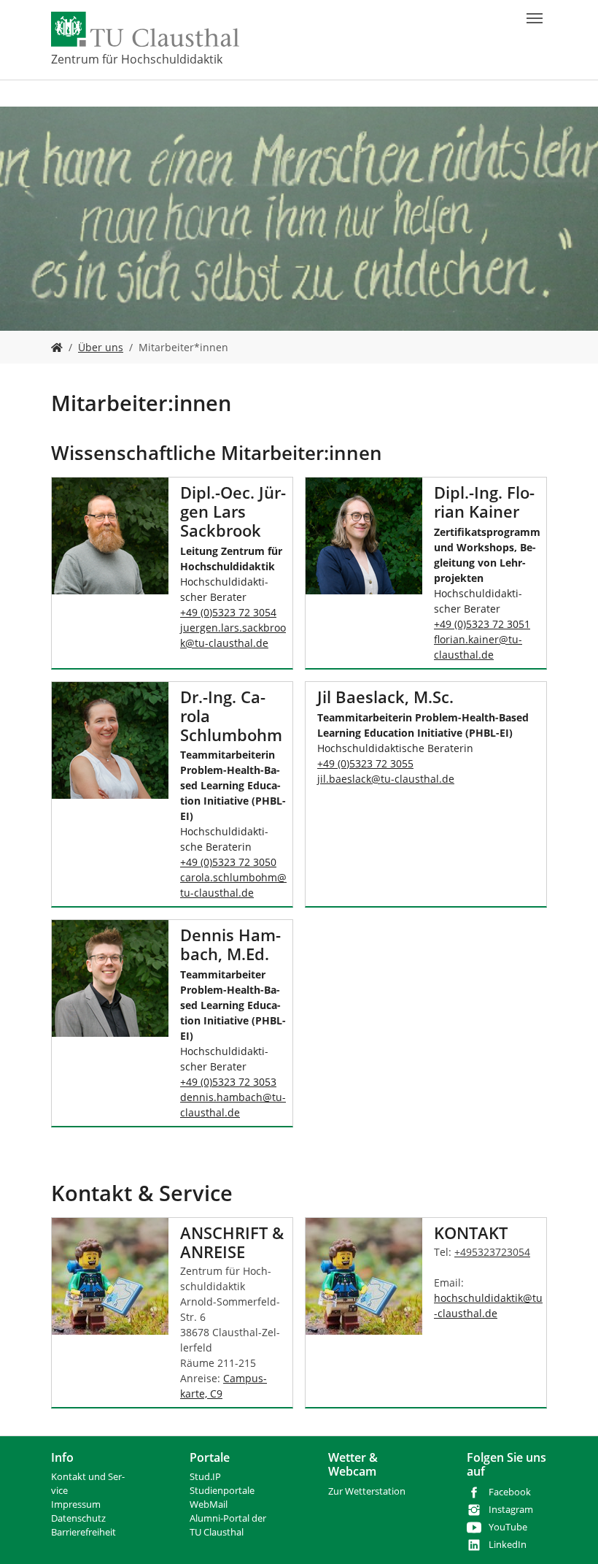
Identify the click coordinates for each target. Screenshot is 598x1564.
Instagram (511, 1509)
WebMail (209, 1504)
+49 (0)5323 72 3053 (228, 1082)
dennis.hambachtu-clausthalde (233, 1104)
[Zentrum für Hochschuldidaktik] (57, 347)
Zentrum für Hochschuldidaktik (136, 59)
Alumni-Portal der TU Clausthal (228, 1525)
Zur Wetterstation (366, 1491)
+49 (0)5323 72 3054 (228, 612)
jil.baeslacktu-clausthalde (385, 779)
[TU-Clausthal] (145, 29)
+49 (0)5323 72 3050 (228, 862)
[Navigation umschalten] (534, 18)
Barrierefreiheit (83, 1532)
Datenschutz (78, 1518)
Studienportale (222, 1490)
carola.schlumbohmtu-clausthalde (233, 885)
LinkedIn (508, 1544)
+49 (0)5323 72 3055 (365, 763)
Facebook (510, 1492)
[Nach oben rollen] (568, 1534)
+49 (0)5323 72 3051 (482, 624)
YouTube (508, 1527)
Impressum (76, 1504)
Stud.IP (205, 1477)
